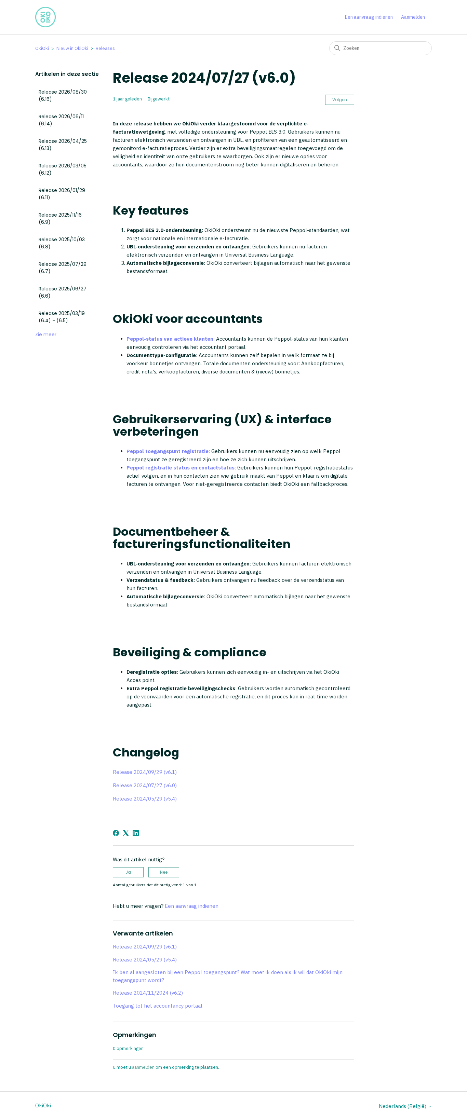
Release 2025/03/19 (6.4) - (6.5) (62, 317)
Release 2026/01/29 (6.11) (62, 194)
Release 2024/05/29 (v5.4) (145, 798)
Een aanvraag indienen (369, 17)
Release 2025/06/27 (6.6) (62, 292)
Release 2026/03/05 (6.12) (62, 169)
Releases (105, 48)
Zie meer (45, 334)
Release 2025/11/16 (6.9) (60, 218)
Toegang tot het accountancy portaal (157, 1005)
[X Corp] (126, 833)
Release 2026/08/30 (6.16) (63, 95)
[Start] (45, 17)
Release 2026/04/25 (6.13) (63, 145)
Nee (164, 872)
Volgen (339, 100)
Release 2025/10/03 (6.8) (62, 243)
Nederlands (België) (403, 1106)
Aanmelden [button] (413, 17)
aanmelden (143, 1067)
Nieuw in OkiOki (72, 48)
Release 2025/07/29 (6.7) (62, 268)
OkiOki (42, 48)
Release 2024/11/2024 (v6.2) (148, 992)
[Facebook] (116, 833)
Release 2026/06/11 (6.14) (61, 120)
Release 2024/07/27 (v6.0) (145, 785)
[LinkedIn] (136, 833)
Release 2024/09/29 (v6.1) (145, 772)
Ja (128, 872)
